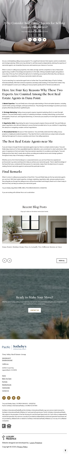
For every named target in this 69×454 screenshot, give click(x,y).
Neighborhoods (6, 385)
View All (62, 260)
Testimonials (6, 387)
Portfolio (4, 382)
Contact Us (5, 390)
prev (5, 260)
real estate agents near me (31, 147)
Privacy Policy (22, 447)
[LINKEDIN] (9, 398)
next (9, 260)
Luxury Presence (36, 443)
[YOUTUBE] (13, 398)
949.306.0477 (6, 358)
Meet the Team (6, 378)
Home (4, 375)
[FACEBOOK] (4, 398)
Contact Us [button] (34, 310)
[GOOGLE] (18, 398)
